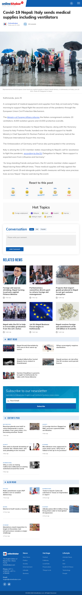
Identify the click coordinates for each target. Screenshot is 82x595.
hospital (56, 213)
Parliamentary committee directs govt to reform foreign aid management (40, 291)
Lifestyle (25, 570)
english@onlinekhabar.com (12, 579)
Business (26, 573)
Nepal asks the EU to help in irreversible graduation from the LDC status (14, 326)
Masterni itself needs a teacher (15, 509)
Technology (66, 570)
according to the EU (33, 153)
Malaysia (36, 213)
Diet (64, 564)
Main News (26, 557)
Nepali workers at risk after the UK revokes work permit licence (67, 361)
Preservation (47, 567)
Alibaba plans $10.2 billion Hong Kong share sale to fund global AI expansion (55, 511)
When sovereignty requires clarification (67, 346)
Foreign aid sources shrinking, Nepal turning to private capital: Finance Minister (13, 291)
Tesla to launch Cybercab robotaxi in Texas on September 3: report (55, 492)
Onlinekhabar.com (9, 565)
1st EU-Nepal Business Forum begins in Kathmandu (39, 326)
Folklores (46, 560)
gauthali (49, 216)
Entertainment (27, 567)
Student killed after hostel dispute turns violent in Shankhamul (27, 361)
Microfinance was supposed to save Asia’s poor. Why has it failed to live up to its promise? (54, 448)
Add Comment (14, 249)
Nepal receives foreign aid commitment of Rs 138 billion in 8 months (66, 326)
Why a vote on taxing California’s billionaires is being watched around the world (15, 467)
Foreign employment (21, 213)
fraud (46, 213)
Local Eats (46, 564)
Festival (45, 557)
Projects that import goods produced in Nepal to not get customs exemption (67, 291)
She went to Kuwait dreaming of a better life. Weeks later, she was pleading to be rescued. (15, 448)
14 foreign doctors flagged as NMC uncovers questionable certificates (54, 428)
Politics (25, 560)
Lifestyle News (67, 557)
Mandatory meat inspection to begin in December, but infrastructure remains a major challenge (15, 530)
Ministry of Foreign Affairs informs (23, 117)
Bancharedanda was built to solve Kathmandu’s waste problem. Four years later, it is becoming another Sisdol (14, 429)
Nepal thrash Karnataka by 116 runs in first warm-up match (27, 347)
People (65, 573)
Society (25, 564)
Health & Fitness (68, 567)
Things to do (47, 570)
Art (64, 560)
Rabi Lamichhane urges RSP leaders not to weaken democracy (14, 492)
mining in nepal (36, 216)
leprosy (66, 213)
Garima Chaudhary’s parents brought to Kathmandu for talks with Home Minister (28, 375)
